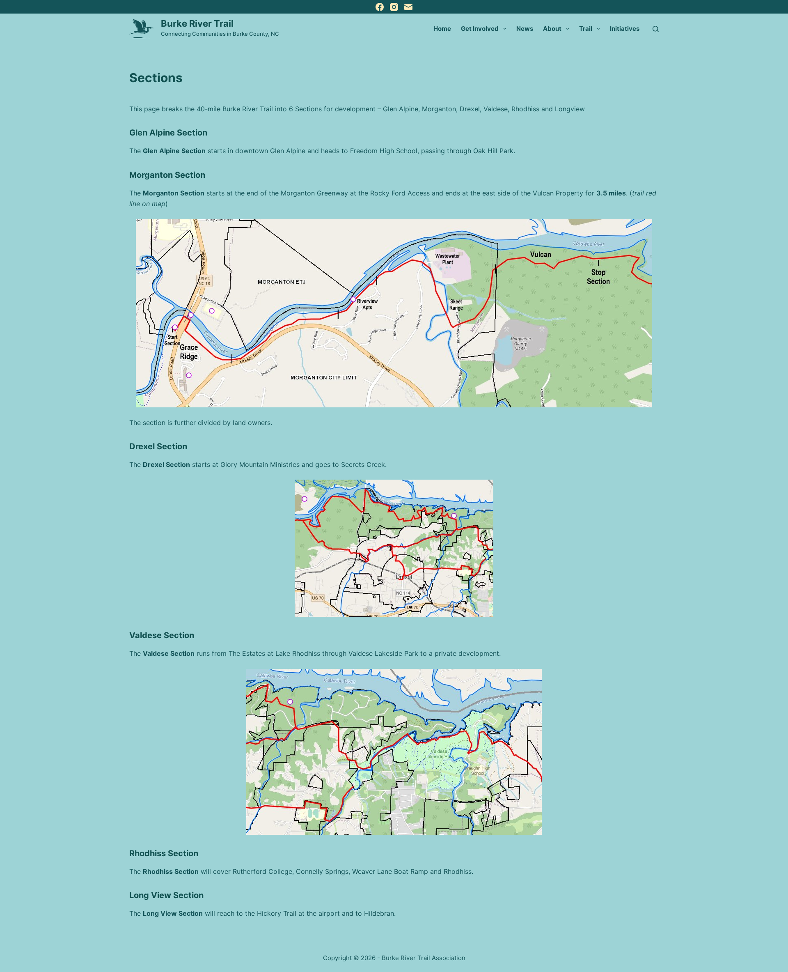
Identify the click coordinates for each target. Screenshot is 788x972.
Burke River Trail (197, 23)
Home (442, 28)
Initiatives (624, 28)
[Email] (408, 7)
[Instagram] (394, 7)
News (524, 28)
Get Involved (480, 28)
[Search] (656, 29)
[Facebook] (380, 7)
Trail (585, 28)
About (552, 28)
